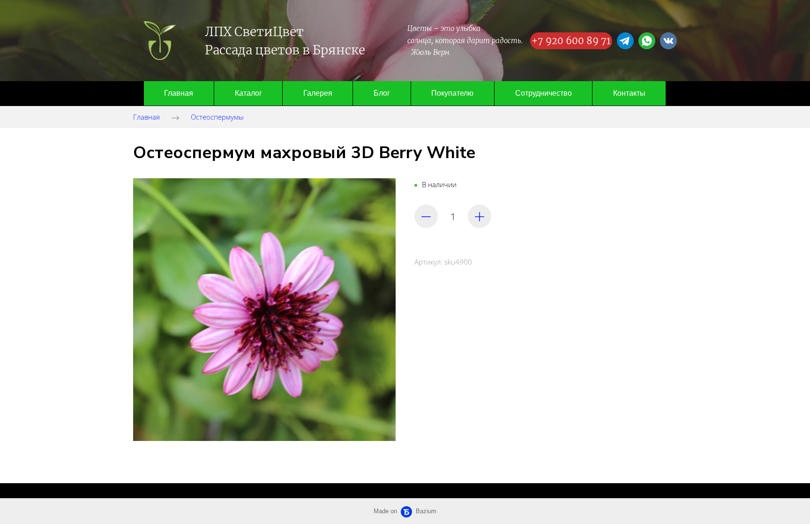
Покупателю (452, 93)
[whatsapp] (646, 40)
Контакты (629, 93)
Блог (382, 93)
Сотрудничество (543, 93)
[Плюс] (479, 216)
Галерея (317, 93)
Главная (178, 93)
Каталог (248, 93)
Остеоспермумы (217, 117)
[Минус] (426, 216)
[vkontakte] (668, 40)
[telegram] (625, 40)
